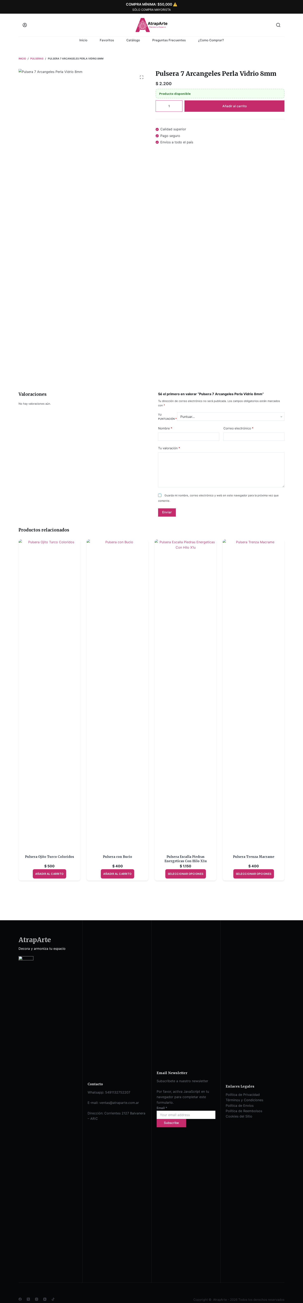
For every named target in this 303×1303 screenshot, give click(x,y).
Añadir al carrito (234, 106)
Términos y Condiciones (244, 1100)
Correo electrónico (238, 428)
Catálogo (133, 40)
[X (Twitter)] (28, 1299)
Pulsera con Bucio (117, 857)
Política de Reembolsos (244, 1111)
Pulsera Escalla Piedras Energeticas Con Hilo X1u (185, 859)
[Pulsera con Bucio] (117, 694)
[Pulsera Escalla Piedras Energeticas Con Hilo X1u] (185, 694)
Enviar (167, 512)
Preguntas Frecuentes (169, 40)
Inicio (83, 40)
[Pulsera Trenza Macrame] (253, 694)
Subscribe (171, 1123)
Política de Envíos (240, 1105)
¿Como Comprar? (211, 40)
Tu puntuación (167, 416)
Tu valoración (169, 448)
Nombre (165, 428)
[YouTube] (44, 1299)
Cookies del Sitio (239, 1116)
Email (162, 1108)
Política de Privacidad (243, 1095)
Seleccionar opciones (185, 873)
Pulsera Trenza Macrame (253, 857)
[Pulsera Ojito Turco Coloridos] (49, 694)
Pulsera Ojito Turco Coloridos (49, 857)
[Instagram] (36, 1299)
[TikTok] (53, 1299)
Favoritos (107, 40)
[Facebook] (20, 1299)
